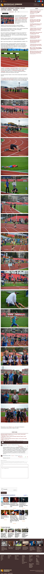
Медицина (23, 556)
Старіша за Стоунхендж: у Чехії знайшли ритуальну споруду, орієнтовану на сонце (35, 11)
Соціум (23, 555)
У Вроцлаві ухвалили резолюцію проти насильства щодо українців (36, 45)
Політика (9, 555)
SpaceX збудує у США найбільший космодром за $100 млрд (36, 33)
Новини (36, 8)
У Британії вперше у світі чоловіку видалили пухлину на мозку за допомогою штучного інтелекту (36, 29)
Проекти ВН (31, 563)
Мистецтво (30, 560)
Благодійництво (24, 562)
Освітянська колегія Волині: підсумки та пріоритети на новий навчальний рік (25, 548)
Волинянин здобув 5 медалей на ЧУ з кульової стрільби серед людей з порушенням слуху (13, 435)
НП (36, 558)
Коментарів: (11, 11)
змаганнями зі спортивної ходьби (11, 68)
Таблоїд (37, 561)
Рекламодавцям (10, 573)
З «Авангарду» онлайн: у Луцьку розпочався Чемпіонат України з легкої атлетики (13, 437)
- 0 (27, 446)
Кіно (29, 557)
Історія (30, 561)
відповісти (21, 446)
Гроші (16, 556)
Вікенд (23, 560)
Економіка (17, 555)
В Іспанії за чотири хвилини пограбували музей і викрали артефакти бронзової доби (35, 36)
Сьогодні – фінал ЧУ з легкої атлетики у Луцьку (9, 440)
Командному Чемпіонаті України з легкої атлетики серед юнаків (21, 18)
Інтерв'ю (30, 564)
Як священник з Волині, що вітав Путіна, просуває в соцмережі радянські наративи (32, 549)
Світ (1, 560)
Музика (30, 556)
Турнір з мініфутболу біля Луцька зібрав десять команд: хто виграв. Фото (18, 548)
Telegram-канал (11, 426)
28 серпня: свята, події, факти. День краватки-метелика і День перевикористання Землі (35, 20)
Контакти (5, 573)
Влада (9, 556)
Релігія (23, 561)
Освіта (23, 557)
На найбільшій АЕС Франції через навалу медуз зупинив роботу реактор (36, 24)
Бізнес (16, 557)
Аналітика (31, 566)
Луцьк (2, 556)
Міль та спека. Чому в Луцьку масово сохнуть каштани (11, 548)
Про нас (2, 573)
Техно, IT (23, 563)
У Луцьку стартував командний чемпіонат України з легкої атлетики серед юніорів (14, 439)
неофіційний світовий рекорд (7, 78)
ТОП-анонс (37, 556)
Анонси (37, 555)
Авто (37, 559)
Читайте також (14, 432)
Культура (31, 555)
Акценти (30, 567)
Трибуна (37, 563)
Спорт (37, 560)
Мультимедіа (22, 540)
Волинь (2, 557)
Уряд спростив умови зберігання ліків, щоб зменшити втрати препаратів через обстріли (35, 40)
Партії (9, 557)
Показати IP (12, 455)
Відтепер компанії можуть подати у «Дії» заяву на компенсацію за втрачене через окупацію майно (36, 52)
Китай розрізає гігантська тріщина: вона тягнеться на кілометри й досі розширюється (36, 16)
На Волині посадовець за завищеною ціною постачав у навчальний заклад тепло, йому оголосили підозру (39, 549)
